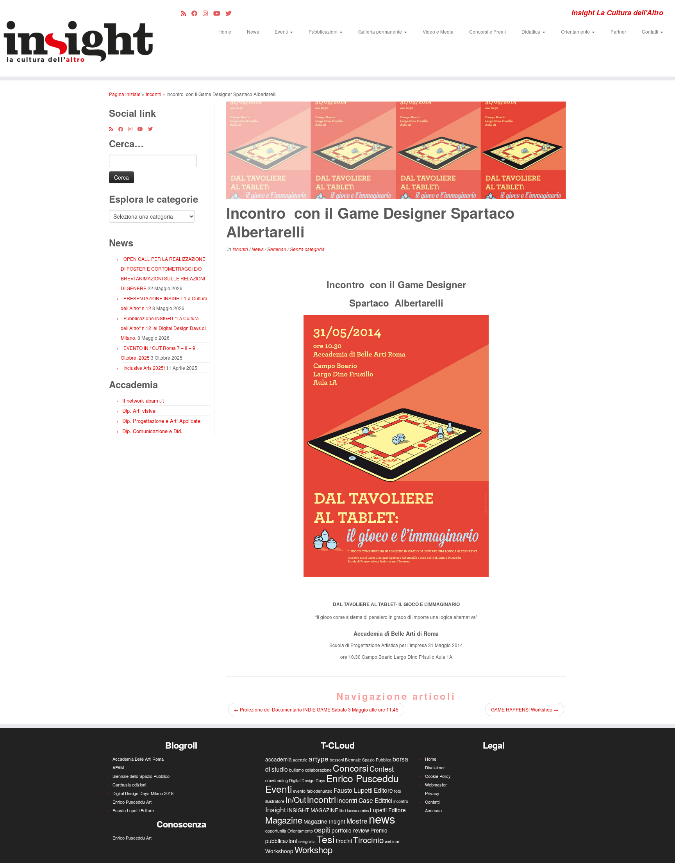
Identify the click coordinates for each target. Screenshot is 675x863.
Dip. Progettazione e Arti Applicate (161, 420)
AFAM (118, 767)
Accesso (433, 810)
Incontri (153, 94)
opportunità (275, 831)
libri (342, 810)
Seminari (277, 249)
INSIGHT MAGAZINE (312, 810)
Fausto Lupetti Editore (133, 810)
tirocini (344, 841)
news (382, 818)
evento (299, 791)
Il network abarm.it (143, 400)
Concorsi (350, 767)
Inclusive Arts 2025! (144, 367)
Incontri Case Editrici (364, 800)
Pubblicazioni (324, 31)
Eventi (282, 31)
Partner (618, 31)
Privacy (432, 793)
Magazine (283, 819)
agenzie (300, 760)
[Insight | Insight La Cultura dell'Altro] (78, 38)
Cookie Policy (438, 776)
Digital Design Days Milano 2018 (142, 793)
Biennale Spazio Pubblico (368, 760)
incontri (321, 799)
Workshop (313, 849)
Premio (379, 830)
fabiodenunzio (319, 791)
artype (319, 758)
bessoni (337, 760)
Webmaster (436, 784)
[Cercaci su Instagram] (208, 13)
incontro (400, 801)
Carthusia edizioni (129, 784)
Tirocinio (368, 839)
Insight (275, 809)
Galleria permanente (380, 31)
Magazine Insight (324, 821)
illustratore (274, 801)
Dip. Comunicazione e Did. (152, 431)
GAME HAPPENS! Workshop (524, 709)
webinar (392, 841)
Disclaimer (435, 767)
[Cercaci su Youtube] (219, 13)
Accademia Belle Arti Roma (138, 759)
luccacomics (358, 810)
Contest (382, 768)
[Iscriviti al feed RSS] (186, 13)
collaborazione (318, 770)
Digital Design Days (307, 780)
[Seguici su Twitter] (231, 13)
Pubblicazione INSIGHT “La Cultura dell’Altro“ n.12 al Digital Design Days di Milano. (163, 328)
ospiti (322, 829)
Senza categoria (307, 249)
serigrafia (307, 841)
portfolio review (350, 830)
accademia (278, 759)
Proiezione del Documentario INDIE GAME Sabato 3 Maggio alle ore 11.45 (316, 709)
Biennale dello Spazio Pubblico (141, 776)
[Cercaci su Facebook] (197, 13)
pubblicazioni (281, 841)
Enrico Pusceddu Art (132, 802)
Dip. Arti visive (138, 410)
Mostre (357, 821)
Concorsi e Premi (487, 31)
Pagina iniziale (125, 94)
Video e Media (438, 31)
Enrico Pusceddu (362, 778)
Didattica (531, 31)
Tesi (326, 839)
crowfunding (276, 780)
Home (224, 31)
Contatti (650, 31)
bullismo (296, 770)
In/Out (296, 799)
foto (397, 791)
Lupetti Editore (388, 810)
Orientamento (576, 31)
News (253, 31)
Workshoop (279, 851)
